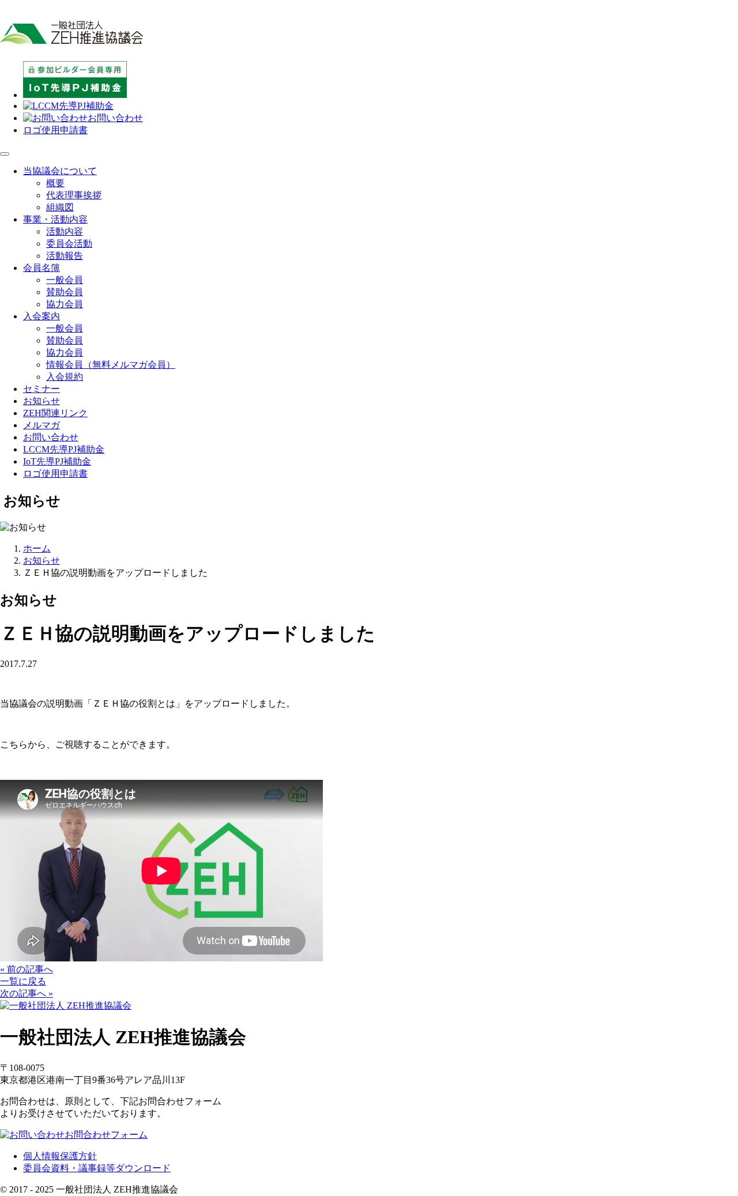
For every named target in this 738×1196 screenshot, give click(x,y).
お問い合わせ (115, 118)
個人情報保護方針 (60, 1156)
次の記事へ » (26, 993)
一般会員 (64, 280)
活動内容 (64, 231)
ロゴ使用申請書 (55, 130)
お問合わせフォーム (106, 1135)
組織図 (60, 207)
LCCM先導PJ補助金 (63, 449)
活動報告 (64, 256)
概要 (55, 183)
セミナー (41, 389)
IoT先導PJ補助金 (57, 461)
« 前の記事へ (26, 969)
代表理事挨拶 (73, 195)
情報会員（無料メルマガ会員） (110, 364)
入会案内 (41, 316)
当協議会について (60, 171)
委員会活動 (69, 243)
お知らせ (41, 401)
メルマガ (41, 425)
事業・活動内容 (55, 219)
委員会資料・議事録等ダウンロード (97, 1168)
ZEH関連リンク (55, 413)
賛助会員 (64, 292)
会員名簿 (41, 268)
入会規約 (64, 377)
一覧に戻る (23, 981)
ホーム (37, 548)
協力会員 (64, 304)
